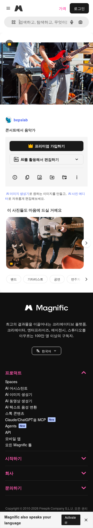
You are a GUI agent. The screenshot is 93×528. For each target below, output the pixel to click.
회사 (9, 473)
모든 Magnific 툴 (18, 444)
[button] (46, 351)
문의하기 (13, 488)
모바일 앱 (13, 438)
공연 (57, 279)
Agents (15, 425)
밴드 (14, 279)
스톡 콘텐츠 (14, 413)
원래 (30, 44)
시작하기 (13, 458)
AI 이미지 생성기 (17, 193)
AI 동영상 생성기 (18, 400)
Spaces (11, 381)
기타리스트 (35, 279)
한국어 (46, 351)
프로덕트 (13, 373)
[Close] (86, 520)
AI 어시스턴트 (16, 388)
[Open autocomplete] (11, 22)
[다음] (86, 243)
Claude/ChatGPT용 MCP (30, 419)
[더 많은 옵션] (77, 177)
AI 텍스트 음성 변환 (21, 407)
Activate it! (70, 519)
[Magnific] (46, 309)
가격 (62, 8)
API (8, 432)
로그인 (79, 8)
